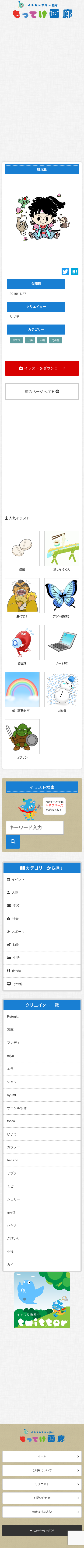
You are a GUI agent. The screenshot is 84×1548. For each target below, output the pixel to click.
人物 (42, 340)
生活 (15, 958)
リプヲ (16, 340)
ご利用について (42, 1470)
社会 (14, 918)
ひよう (12, 1134)
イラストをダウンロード (44, 368)
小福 (10, 1251)
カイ (10, 1264)
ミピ (10, 1186)
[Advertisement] (42, 1370)
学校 (15, 905)
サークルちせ (17, 1108)
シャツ (12, 1082)
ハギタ (12, 1225)
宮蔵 (10, 1029)
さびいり (13, 1238)
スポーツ (17, 931)
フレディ (13, 1042)
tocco (11, 1121)
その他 (56, 340)
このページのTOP (43, 1530)
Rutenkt (12, 1016)
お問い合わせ (42, 1498)
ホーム (42, 1456)
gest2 (11, 1212)
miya (10, 1055)
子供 (30, 340)
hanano (12, 1160)
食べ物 (15, 971)
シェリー (13, 1199)
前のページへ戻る (40, 392)
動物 (15, 945)
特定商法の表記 (42, 1511)
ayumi (11, 1095)
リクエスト (42, 1484)
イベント (17, 879)
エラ (10, 1069)
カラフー (13, 1147)
